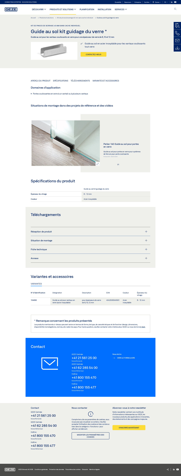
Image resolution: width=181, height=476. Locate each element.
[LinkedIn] (172, 2)
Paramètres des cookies (73, 469)
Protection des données (56, 469)
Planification (87, 9)
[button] (156, 2)
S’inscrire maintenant (129, 428)
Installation (104, 9)
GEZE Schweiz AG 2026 (25, 469)
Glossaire (85, 469)
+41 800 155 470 (84, 377)
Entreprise (137, 2)
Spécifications (60, 81)
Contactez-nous (93, 54)
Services (119, 9)
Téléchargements (80, 81)
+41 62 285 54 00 (85, 367)
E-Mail (142, 327)
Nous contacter (79, 408)
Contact (35, 408)
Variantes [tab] (36, 284)
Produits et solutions (61, 9)
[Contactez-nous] (177, 33)
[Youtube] (175, 2)
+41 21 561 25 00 (84, 358)
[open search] (175, 9)
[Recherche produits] (177, 25)
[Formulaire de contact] (177, 40)
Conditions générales (41, 469)
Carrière (146, 2)
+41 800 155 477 (84, 387)
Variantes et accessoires (105, 81)
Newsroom (127, 2)
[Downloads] (177, 48)
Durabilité (118, 2)
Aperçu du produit (40, 81)
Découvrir (37, 9)
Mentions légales (94, 469)
